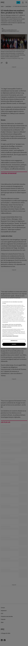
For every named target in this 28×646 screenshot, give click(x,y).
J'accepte (14, 344)
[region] (14, 323)
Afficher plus (14, 340)
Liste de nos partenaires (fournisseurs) (10, 336)
